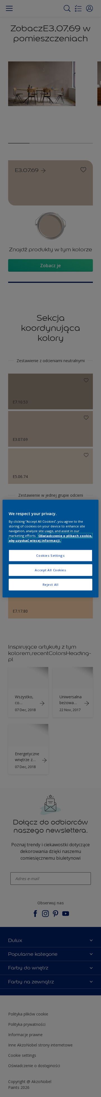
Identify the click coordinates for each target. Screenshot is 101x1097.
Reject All (51, 584)
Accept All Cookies (50, 570)
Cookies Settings (50, 555)
